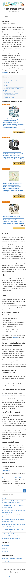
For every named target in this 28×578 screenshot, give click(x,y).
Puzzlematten (5, 72)
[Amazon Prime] (23, 194)
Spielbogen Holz (14, 8)
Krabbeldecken (5, 395)
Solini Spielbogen (6, 561)
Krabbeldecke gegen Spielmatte (11, 93)
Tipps (7, 85)
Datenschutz (17, 576)
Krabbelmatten (6, 470)
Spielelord (5, 23)
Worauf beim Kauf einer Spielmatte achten (15, 87)
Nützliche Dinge (5, 545)
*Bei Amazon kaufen (19, 132)
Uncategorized (5, 551)
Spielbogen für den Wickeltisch (9, 498)
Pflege (7, 83)
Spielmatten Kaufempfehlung (12, 80)
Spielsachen (12, 23)
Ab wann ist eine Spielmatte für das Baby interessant (12, 89)
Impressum (10, 576)
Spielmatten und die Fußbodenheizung (12, 91)
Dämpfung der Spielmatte (10, 94)
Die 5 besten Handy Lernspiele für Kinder (11, 538)
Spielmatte (15, 337)
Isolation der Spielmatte (10, 96)
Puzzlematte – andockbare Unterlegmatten (12, 558)
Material (7, 82)
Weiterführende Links (9, 97)
